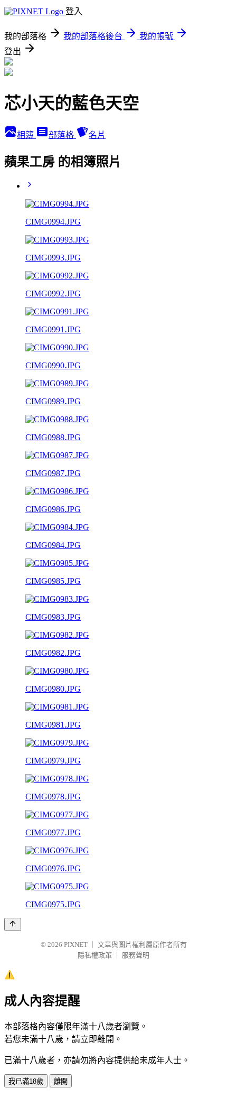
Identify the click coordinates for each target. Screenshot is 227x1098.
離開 (61, 1081)
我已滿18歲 (25, 1081)
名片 (97, 135)
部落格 (62, 135)
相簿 (26, 135)
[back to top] (12, 924)
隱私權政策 (95, 955)
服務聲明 (135, 955)
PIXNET (76, 944)
